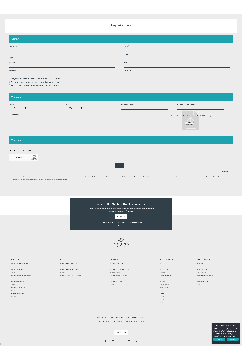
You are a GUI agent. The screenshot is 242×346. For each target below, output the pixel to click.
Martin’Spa (200, 263)
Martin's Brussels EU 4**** (69, 269)
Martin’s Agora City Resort (118, 263)
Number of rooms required (186, 104)
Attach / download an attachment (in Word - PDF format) (191, 116)
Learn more (225, 342)
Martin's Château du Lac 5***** (21, 275)
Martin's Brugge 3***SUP (68, 263)
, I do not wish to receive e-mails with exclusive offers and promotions (35, 85)
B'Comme (163, 281)
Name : (127, 46)
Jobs (111, 317)
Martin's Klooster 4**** (18, 288)
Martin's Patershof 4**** (18, 294)
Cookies (142, 321)
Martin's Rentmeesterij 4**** (20, 263)
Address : (12, 62)
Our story (101, 317)
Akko (161, 263)
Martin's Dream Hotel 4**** (119, 275)
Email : (126, 54)
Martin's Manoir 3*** (17, 281)
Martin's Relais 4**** (17, 269)
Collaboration (122, 317)
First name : (13, 46)
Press (134, 317)
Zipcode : (12, 70)
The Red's (163, 300)
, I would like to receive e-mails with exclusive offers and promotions (35, 82)
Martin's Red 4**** (116, 281)
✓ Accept (219, 339)
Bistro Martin (164, 269)
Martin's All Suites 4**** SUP (119, 269)
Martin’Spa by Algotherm (205, 275)
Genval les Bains (165, 275)
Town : (126, 62)
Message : (16, 114)
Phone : (12, 54)
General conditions (103, 321)
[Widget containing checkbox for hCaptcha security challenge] (23, 157)
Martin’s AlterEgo (202, 281)
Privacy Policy (117, 321)
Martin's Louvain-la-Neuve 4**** (70, 275)
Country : (127, 70)
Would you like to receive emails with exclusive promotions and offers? (34, 79)
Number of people (127, 104)
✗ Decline (233, 339)
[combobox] (11, 57)
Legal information (131, 321)
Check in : (13, 104)
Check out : (69, 104)
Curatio (162, 294)
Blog (142, 317)
